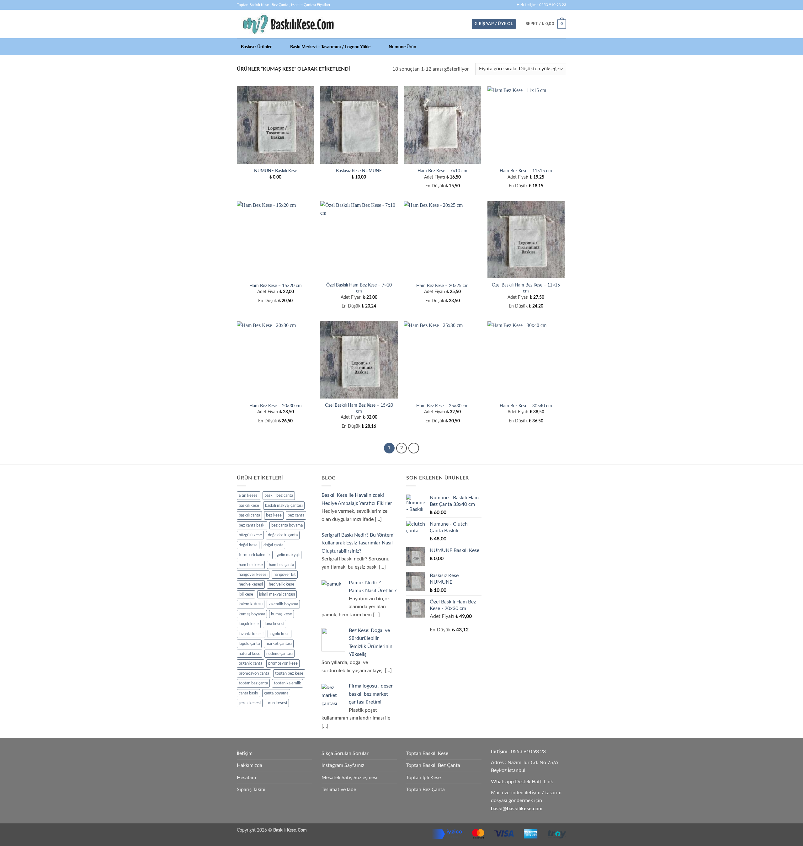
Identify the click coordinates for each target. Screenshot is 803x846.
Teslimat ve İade (339, 789)
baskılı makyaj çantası (284, 505)
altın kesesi (248, 495)
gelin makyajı (288, 555)
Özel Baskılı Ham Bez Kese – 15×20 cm (359, 408)
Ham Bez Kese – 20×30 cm (275, 406)
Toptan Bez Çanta (425, 789)
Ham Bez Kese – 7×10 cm (442, 171)
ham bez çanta (281, 565)
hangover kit (285, 574)
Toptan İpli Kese (423, 777)
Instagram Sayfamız (343, 765)
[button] (494, 24)
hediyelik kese (281, 584)
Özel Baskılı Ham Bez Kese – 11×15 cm (526, 288)
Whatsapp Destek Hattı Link (522, 781)
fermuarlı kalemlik (255, 555)
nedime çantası (279, 654)
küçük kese (249, 624)
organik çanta (250, 663)
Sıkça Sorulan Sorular (345, 753)
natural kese (249, 654)
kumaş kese (281, 614)
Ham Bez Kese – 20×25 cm (442, 285)
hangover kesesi (253, 574)
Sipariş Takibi (251, 789)
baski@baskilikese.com (516, 808)
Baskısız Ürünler (256, 47)
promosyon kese (283, 663)
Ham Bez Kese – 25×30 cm (442, 406)
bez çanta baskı (252, 525)
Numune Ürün (402, 47)
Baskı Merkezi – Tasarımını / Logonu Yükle (330, 47)
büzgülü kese (250, 535)
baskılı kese (249, 505)
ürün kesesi (277, 703)
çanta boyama (276, 693)
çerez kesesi (250, 703)
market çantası (279, 643)
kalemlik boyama (283, 604)
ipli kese (246, 594)
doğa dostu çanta (283, 535)
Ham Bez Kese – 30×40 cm (526, 406)
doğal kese (248, 545)
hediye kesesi (251, 584)
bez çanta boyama (287, 525)
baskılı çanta (249, 515)
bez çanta (296, 515)
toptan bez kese (289, 673)
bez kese (274, 515)
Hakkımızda (249, 765)
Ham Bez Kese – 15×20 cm (275, 285)
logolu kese (279, 634)
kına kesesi (274, 624)
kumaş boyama (252, 614)
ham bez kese (251, 565)
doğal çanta (273, 545)
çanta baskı (248, 693)
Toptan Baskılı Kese (427, 753)
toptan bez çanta (253, 683)
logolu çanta (249, 643)
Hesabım (246, 777)
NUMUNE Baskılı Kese (275, 171)
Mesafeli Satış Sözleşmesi (349, 777)
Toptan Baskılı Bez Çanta (433, 765)
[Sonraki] (413, 448)
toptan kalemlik (287, 683)
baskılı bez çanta (278, 495)
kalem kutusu (251, 604)
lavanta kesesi (251, 634)
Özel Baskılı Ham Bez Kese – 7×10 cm (359, 288)
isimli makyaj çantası (277, 594)
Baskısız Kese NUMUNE (359, 171)
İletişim (245, 753)
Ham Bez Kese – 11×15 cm (526, 171)
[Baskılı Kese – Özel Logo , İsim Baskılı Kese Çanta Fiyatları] (288, 24)
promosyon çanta (254, 673)
